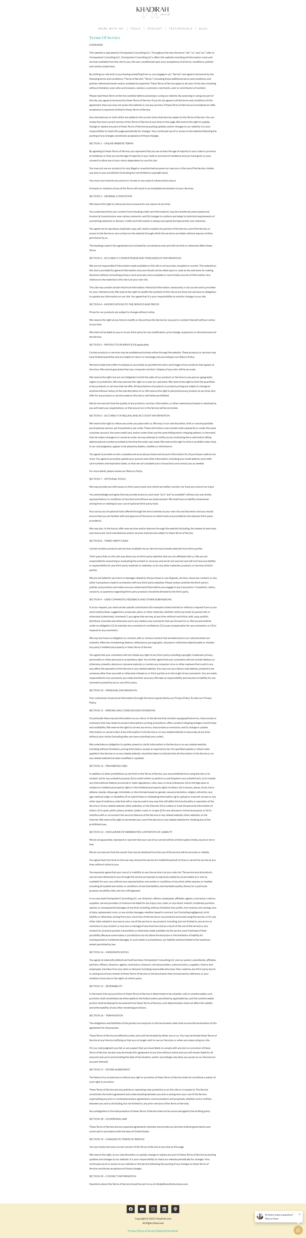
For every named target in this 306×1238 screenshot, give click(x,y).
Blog (203, 28)
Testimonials (180, 28)
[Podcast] (175, 1209)
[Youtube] (142, 1209)
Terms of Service (146, 1230)
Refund (161, 1230)
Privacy (132, 1230)
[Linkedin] (164, 1209)
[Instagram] (153, 1209)
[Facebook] (131, 1209)
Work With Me (111, 28)
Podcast (154, 28)
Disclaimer (172, 1230)
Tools (135, 28)
